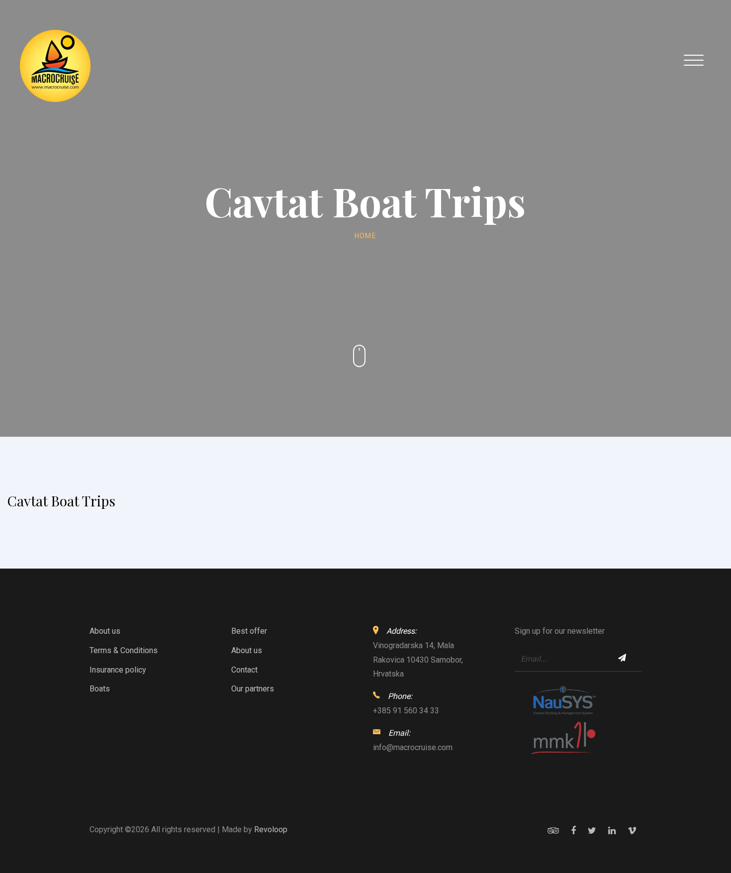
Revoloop (270, 829)
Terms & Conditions (124, 650)
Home (366, 236)
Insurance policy (118, 670)
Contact (244, 670)
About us (105, 631)
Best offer (249, 631)
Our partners (252, 688)
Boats (100, 688)
